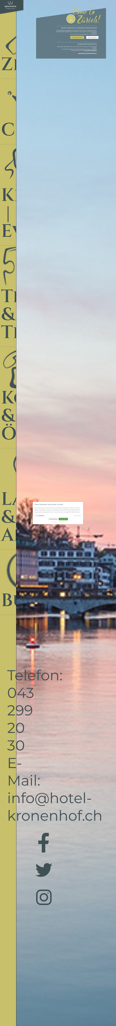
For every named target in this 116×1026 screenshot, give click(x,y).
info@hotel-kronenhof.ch (55, 806)
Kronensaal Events (77, 37)
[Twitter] (44, 870)
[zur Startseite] (11, 5)
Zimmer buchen (92, 37)
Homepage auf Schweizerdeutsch (87, 53)
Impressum (54, 521)
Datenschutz (61, 521)
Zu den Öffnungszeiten (90, 50)
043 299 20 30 (20, 719)
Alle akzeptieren (63, 519)
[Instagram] (44, 897)
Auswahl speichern (53, 519)
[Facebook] (44, 843)
